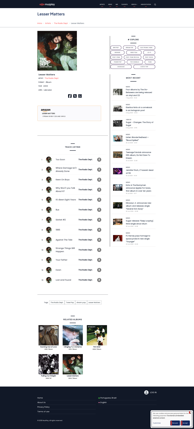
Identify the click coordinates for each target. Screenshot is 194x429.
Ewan (58, 269)
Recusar (175, 423)
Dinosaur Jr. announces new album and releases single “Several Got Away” (138, 206)
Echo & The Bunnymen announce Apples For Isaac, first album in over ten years (138, 188)
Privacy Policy (43, 407)
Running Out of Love (48, 347)
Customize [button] (157, 423)
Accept (185, 423)
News (110, 4)
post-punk (116, 57)
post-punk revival (132, 57)
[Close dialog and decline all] (190, 412)
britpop (116, 47)
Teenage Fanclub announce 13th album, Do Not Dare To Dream (138, 155)
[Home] (47, 4)
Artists (102, 4)
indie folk (133, 52)
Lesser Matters (94, 302)
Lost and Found (63, 280)
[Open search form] (155, 4)
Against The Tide (64, 239)
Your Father (61, 259)
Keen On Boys (63, 179)
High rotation (146, 4)
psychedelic (134, 62)
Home (40, 398)
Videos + (134, 4)
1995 (58, 229)
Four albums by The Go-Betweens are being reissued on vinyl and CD (139, 92)
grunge (117, 52)
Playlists (125, 4)
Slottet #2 (61, 219)
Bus (57, 209)
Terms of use (43, 411)
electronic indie (146, 47)
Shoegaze (121, 67)
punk (150, 62)
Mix (117, 4)
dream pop (81, 302)
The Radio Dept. (61, 23)
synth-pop (144, 67)
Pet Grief (96, 347)
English (103, 402)
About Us (41, 402)
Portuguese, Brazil (108, 398)
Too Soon (60, 159)
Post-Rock (149, 57)
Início (39, 23)
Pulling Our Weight (48, 376)
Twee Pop (70, 302)
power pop (117, 62)
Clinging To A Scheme (73, 347)
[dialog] (172, 419)
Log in (153, 392)
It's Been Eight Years (66, 199)
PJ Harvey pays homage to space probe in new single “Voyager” (138, 239)
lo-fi (149, 52)
